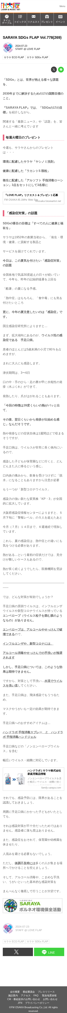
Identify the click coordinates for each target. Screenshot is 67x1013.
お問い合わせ (50, 999)
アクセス (26, 995)
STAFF (19, 49)
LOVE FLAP (33, 49)
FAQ (36, 995)
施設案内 (13, 995)
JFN (20, 1003)
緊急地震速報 (49, 995)
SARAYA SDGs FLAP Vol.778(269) (32, 37)
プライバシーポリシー (37, 1003)
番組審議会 (29, 992)
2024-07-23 (21, 46)
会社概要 (15, 992)
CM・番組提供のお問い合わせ (23, 999)
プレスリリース (46, 992)
